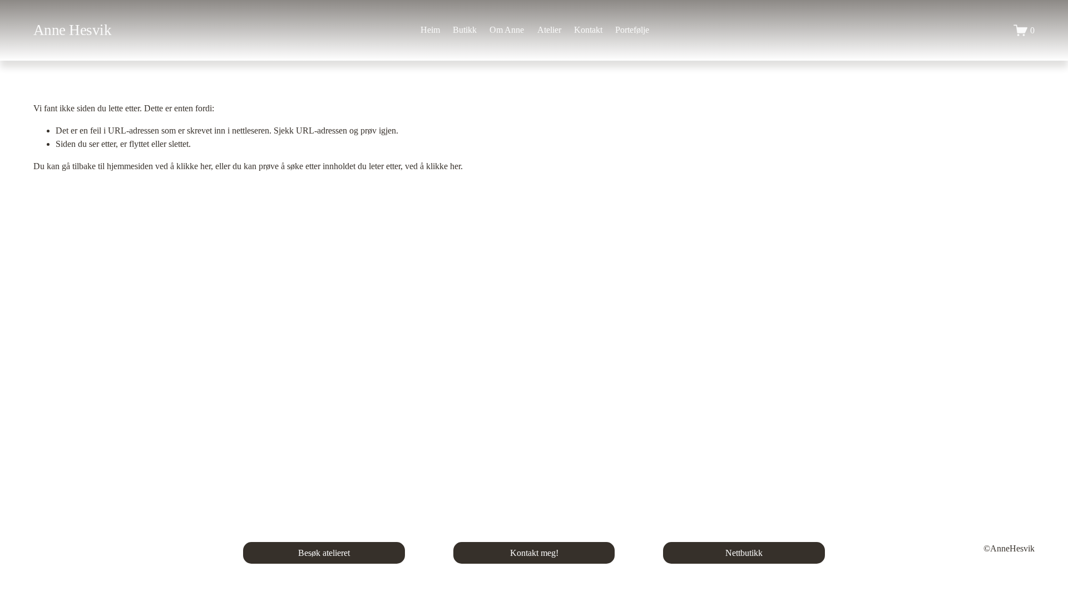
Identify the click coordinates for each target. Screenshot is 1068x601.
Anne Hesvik (72, 30)
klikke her (193, 166)
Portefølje (632, 30)
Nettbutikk (744, 553)
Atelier (549, 30)
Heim (430, 30)
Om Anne (507, 30)
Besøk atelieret (324, 553)
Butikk (465, 30)
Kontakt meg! (534, 553)
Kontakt (588, 30)
